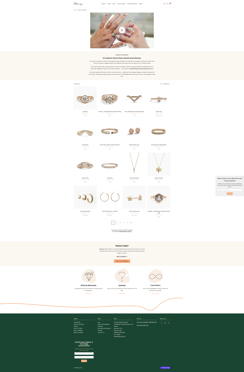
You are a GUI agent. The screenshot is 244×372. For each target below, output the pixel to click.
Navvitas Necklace (134, 178)
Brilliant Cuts (118, 328)
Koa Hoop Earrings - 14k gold (109, 211)
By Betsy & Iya (85, 113)
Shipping (100, 326)
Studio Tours (118, 330)
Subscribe (84, 361)
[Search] (164, 3)
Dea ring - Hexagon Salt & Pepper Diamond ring (159, 212)
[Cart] (169, 3)
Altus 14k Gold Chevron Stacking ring (134, 111)
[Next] (131, 222)
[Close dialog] (242, 177)
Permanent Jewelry (132, 3)
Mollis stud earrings (134, 144)
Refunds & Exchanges (104, 328)
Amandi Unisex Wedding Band (158, 144)
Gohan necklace (159, 178)
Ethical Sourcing (79, 324)
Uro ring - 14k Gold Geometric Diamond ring (109, 111)
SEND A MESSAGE (121, 256)
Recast (116, 326)
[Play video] (122, 30)
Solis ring (85, 111)
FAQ (99, 322)
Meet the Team (78, 328)
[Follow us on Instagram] (165, 323)
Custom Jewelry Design (121, 322)
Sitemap (100, 330)
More (114, 3)
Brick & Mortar (78, 332)
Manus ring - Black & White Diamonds (110, 144)
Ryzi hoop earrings (85, 211)
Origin (76, 326)
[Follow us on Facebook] (161, 323)
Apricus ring (85, 178)
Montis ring (85, 144)
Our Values (77, 322)
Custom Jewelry (121, 3)
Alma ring (109, 178)
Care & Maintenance (104, 324)
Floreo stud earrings (134, 211)
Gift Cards (117, 334)
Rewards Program (119, 332)
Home (109, 3)
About (140, 3)
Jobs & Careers (78, 330)
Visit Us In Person (122, 261)
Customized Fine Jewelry (125, 231)
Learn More (88, 293)
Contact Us (101, 332)
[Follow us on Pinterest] (168, 323)
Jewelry (103, 3)
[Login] (166, 3)
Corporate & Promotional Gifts (123, 324)
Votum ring (159, 111)
